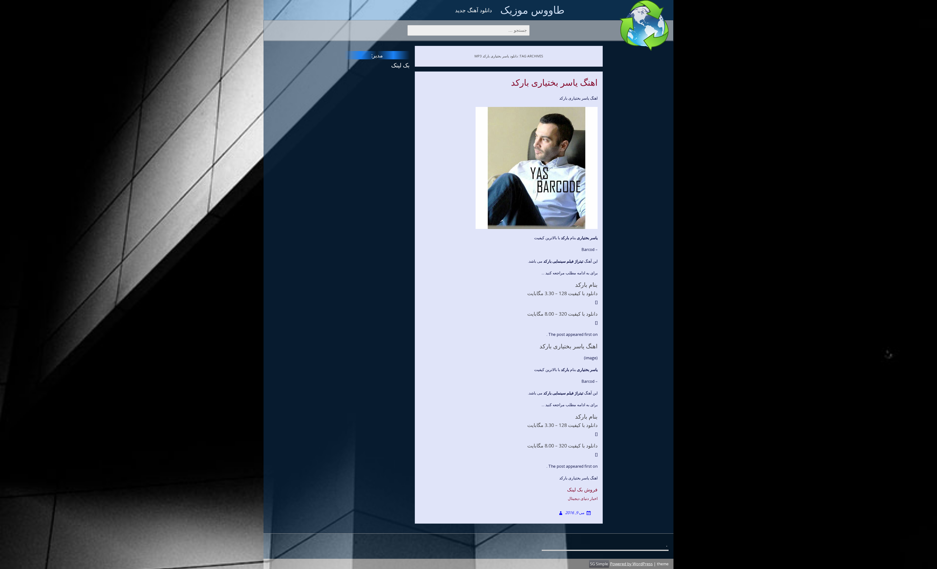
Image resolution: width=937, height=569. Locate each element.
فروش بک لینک (582, 489)
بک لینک (400, 65)
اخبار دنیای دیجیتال (583, 498)
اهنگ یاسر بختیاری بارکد (554, 82)
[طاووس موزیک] (644, 25)
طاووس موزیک (532, 9)
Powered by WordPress (631, 564)
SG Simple (599, 564)
